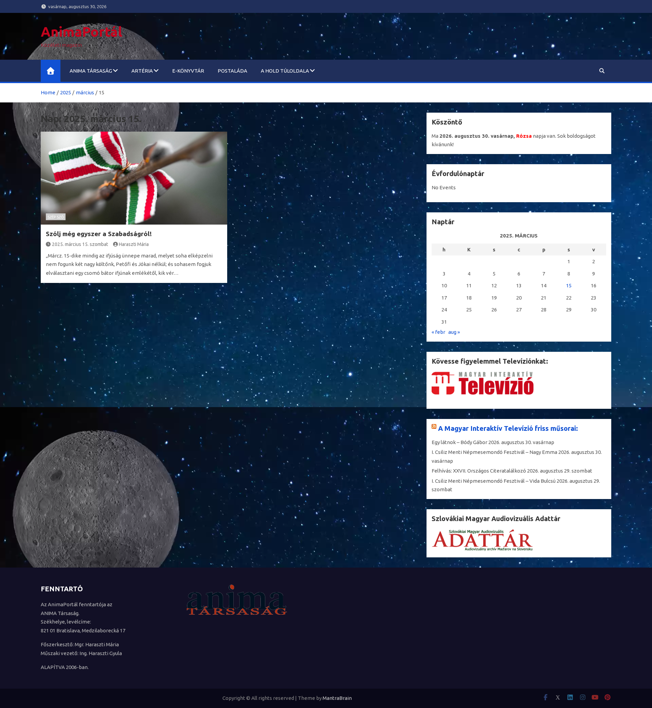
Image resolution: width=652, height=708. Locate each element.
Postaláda (232, 71)
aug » (454, 332)
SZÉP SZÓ (56, 217)
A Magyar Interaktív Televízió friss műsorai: (508, 428)
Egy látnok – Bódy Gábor (459, 442)
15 (569, 285)
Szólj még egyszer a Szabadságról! (99, 233)
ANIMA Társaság (91, 71)
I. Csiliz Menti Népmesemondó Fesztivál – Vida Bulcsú (494, 481)
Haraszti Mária (134, 244)
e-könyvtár (188, 71)
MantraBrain (337, 698)
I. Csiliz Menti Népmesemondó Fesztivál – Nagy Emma (494, 452)
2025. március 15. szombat (80, 244)
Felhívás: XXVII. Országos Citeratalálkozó (479, 471)
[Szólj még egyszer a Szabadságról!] (134, 178)
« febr (438, 332)
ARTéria (142, 71)
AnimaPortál (81, 31)
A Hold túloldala (285, 71)
